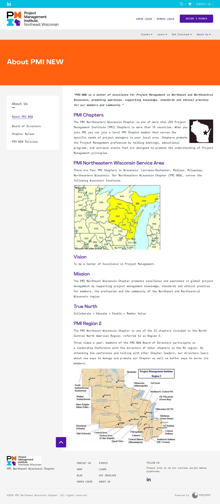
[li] (9, 4)
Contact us (84, 463)
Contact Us (203, 4)
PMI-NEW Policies (25, 141)
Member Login (165, 19)
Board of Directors (26, 126)
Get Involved (180, 34)
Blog (79, 475)
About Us (202, 34)
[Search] (181, 4)
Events (145, 34)
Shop (79, 469)
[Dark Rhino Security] (201, 495)
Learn (160, 34)
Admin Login (144, 19)
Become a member (196, 18)
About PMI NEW (22, 116)
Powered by (182, 495)
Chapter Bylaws (23, 133)
